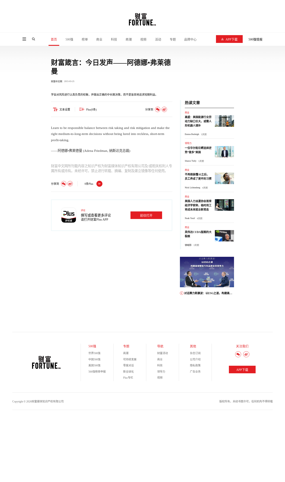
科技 (114, 39)
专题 (173, 39)
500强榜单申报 (97, 371)
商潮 (129, 39)
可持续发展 (129, 359)
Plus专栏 (128, 377)
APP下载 (232, 39)
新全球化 (128, 371)
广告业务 (195, 371)
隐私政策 (195, 365)
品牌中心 (190, 39)
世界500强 (94, 353)
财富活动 (162, 353)
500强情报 (255, 39)
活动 (158, 39)
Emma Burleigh (192, 134)
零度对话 (128, 365)
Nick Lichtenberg (192, 187)
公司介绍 (195, 359)
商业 (99, 39)
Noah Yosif (190, 218)
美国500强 (94, 365)
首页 (54, 39)
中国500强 (94, 359)
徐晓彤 (188, 245)
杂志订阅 (195, 353)
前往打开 (146, 215)
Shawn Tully (190, 161)
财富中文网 (56, 81)
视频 (143, 39)
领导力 (188, 143)
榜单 (85, 39)
